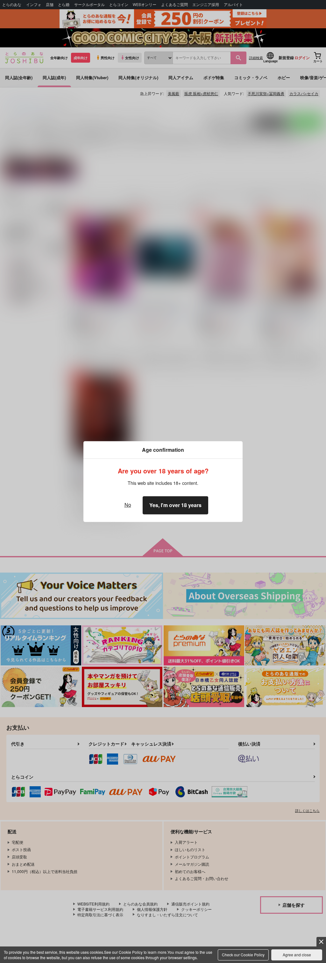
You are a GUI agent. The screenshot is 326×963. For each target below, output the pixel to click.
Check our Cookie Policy (243, 954)
